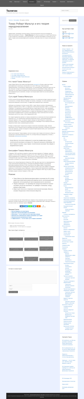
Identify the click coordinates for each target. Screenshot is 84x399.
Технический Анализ (68, 263)
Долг (66, 104)
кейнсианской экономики (21, 136)
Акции (65, 139)
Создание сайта (66, 245)
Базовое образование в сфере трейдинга (70, 255)
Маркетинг (64, 238)
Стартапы (67, 128)
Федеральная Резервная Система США (70, 316)
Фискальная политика (69, 326)
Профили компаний (68, 126)
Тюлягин (11, 10)
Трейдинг (54, 1)
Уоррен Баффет (68, 96)
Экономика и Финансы (19, 223)
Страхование (67, 234)
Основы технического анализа (68, 267)
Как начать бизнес (69, 122)
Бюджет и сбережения (69, 229)
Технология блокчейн (70, 204)
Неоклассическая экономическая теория (21, 217)
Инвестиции (16, 1)
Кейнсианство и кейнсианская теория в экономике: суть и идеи (26, 215)
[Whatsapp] (30, 206)
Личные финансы (66, 226)
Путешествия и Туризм (67, 241)
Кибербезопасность (70, 168)
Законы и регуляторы (69, 166)
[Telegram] (26, 206)
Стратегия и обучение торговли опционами (69, 286)
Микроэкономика (68, 321)
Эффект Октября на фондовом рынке (17, 225)
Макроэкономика (68, 319)
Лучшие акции (68, 141)
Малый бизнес (67, 121)
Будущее (42, 5)
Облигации (66, 176)
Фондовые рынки (69, 192)
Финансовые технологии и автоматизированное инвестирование (69, 201)
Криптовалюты (70, 1)
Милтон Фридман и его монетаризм (20, 211)
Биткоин (65, 217)
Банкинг (65, 227)
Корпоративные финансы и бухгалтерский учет (68, 100)
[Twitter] (34, 206)
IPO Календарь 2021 (67, 378)
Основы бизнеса (67, 124)
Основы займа (67, 233)
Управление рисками (70, 261)
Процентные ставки (70, 313)
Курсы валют (65, 384)
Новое (10, 1)
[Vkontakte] (22, 206)
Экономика (31, 1)
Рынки (65, 185)
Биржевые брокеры (70, 158)
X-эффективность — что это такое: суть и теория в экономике (26, 218)
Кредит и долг (67, 231)
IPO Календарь (47, 1)
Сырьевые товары (68, 194)
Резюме (13, 78)
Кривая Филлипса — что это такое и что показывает (20, 226)
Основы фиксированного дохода (69, 179)
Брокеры (66, 156)
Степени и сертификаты (69, 214)
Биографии (12, 223)
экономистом (36, 84)
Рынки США (68, 190)
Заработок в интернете (67, 134)
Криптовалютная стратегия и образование (68, 223)
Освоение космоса (66, 240)
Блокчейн (66, 219)
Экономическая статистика (68, 381)
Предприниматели (69, 94)
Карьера (64, 212)
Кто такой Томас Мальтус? (17, 73)
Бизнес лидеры (67, 86)
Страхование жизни (70, 236)
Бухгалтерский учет (70, 102)
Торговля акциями (68, 276)
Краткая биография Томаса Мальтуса (20, 76)
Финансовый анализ (70, 119)
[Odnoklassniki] (39, 206)
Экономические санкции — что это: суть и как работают (68, 69)
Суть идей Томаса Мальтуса (18, 75)
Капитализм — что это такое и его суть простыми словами (25, 214)
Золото (66, 196)
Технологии (62, 1)
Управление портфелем (69, 197)
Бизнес (38, 1)
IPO (64, 138)
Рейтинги (25, 1)
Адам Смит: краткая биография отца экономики (23, 212)
